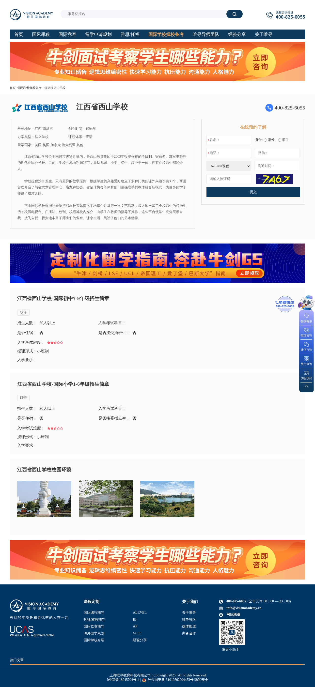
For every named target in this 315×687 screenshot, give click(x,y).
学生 (285, 140)
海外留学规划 (94, 633)
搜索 (234, 14)
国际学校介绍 (94, 640)
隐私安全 (201, 680)
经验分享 (140, 640)
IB (134, 619)
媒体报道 (189, 626)
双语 (23, 312)
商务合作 (189, 633)
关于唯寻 (189, 612)
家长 (271, 140)
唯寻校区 (189, 619)
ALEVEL (140, 612)
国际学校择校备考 (30, 88)
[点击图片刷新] (274, 179)
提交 (253, 192)
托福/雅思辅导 (94, 619)
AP (135, 626)
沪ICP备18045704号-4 (123, 680)
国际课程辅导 (94, 612)
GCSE (137, 633)
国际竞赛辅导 (94, 626)
